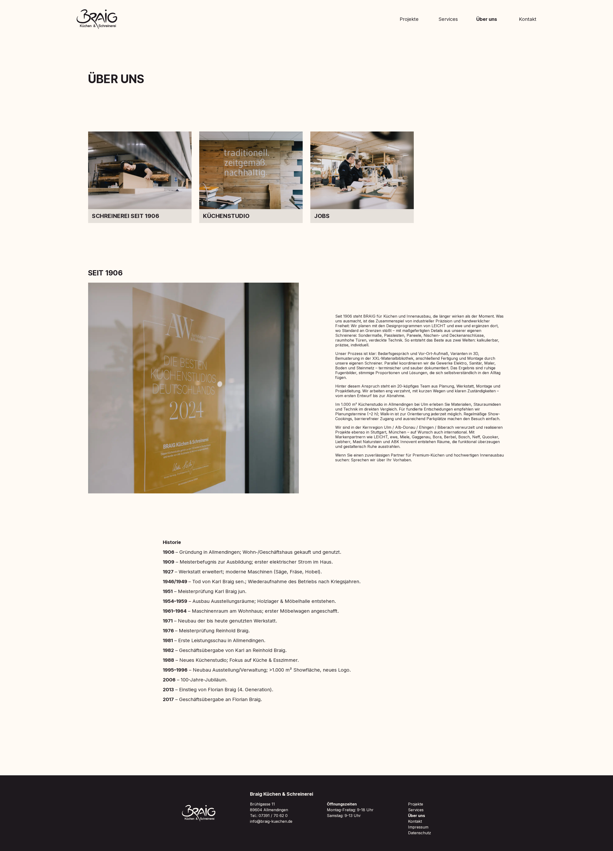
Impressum (418, 827)
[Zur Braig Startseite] (97, 19)
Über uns (486, 19)
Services (448, 19)
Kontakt (527, 19)
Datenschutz (419, 832)
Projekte (409, 19)
